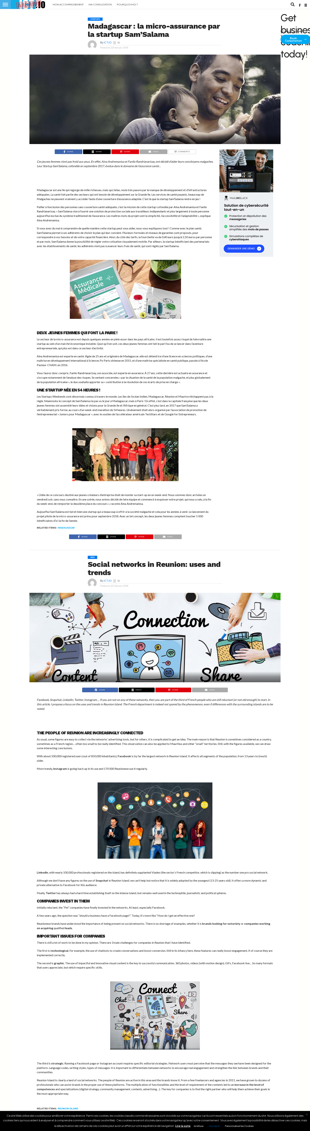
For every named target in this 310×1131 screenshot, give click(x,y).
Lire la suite (183, 1125)
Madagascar (66, 527)
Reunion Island (68, 1108)
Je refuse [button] (198, 1126)
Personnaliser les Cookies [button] (239, 1126)
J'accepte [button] (214, 1126)
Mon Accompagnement (68, 4)
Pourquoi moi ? (127, 4)
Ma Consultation (100, 4)
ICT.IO (108, 42)
